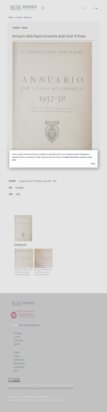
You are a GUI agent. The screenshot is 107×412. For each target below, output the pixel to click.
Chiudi (93, 163)
